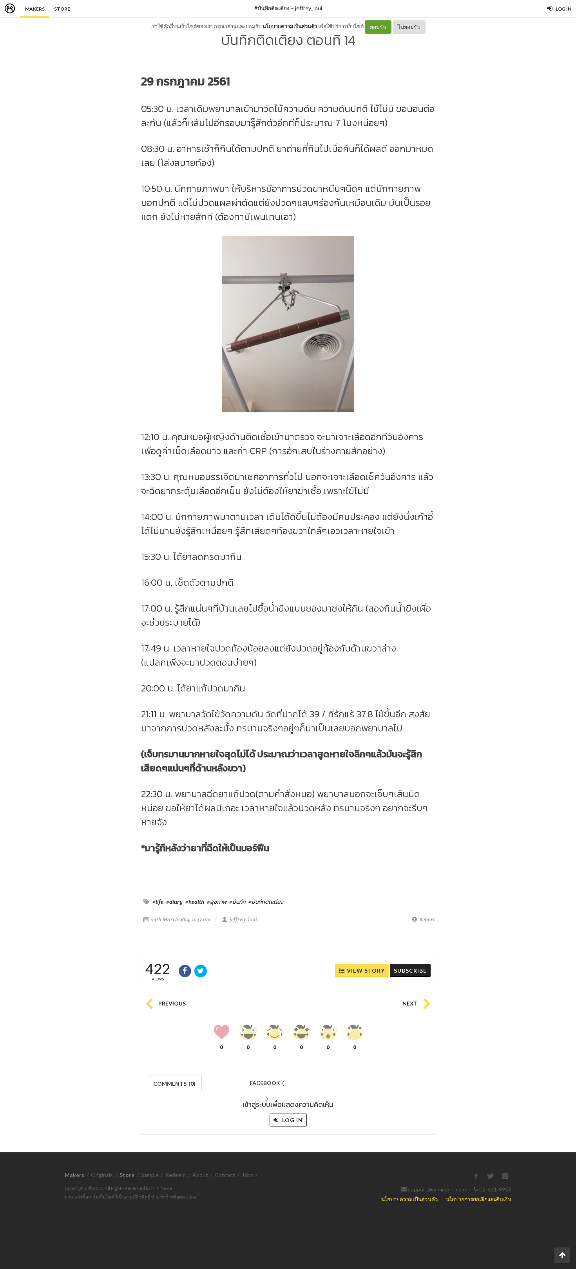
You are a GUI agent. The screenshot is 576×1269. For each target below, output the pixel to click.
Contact (225, 1175)
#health (194, 901)
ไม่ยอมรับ (409, 26)
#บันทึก (237, 901)
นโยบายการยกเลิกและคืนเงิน (478, 1199)
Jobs (247, 1175)
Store (62, 9)
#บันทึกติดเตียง (272, 8)
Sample (150, 1175)
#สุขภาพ (216, 901)
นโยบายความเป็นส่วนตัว (290, 26)
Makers (35, 9)
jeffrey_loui (308, 8)
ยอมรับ (378, 26)
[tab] (174, 1083)
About (200, 1175)
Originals (102, 1175)
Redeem (175, 1175)
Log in (292, 1120)
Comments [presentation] (174, 1083)
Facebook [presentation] (267, 1085)
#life (157, 901)
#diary (174, 901)
